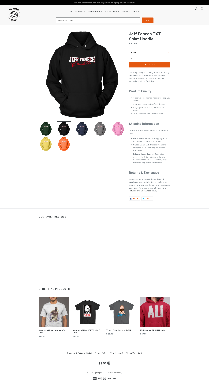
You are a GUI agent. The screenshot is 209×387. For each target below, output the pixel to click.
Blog (140, 353)
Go (147, 20)
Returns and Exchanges (140, 191)
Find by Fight (95, 11)
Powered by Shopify (114, 373)
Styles (126, 11)
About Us (130, 353)
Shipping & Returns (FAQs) (79, 353)
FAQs (136, 11)
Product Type (112, 11)
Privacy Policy (101, 353)
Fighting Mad (98, 373)
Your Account (116, 353)
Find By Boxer (78, 11)
